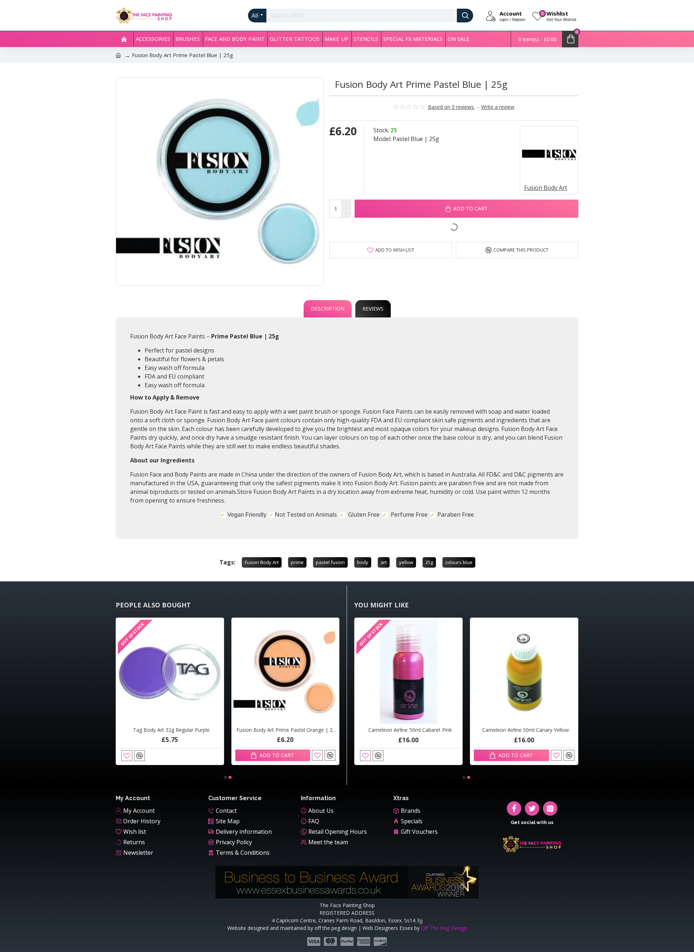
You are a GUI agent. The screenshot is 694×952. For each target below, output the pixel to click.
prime (297, 562)
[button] (225, 777)
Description (327, 308)
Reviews (373, 308)
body (362, 562)
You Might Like (381, 605)
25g (429, 562)
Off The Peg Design (444, 928)
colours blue (458, 562)
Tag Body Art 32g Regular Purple (232, 730)
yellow (406, 562)
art (384, 562)
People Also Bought (153, 605)
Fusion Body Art (262, 562)
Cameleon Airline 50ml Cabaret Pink (471, 730)
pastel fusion (330, 562)
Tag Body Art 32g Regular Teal (117, 730)
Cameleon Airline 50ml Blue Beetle (356, 730)
